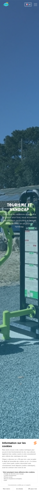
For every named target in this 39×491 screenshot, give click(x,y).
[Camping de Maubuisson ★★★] (6, 4)
